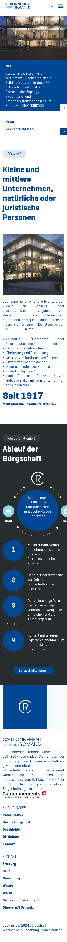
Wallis (7, 893)
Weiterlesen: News (63, 131)
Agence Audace (50, 930)
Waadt (8, 885)
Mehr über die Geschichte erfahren (29, 404)
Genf (6, 871)
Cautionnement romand (21, 900)
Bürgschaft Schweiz (18, 907)
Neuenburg (11, 878)
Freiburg (9, 864)
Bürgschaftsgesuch (33, 670)
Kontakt (9, 844)
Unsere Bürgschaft (17, 822)
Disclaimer (11, 837)
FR (51, 6)
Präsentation (13, 815)
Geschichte (11, 829)
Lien (63, 107)
